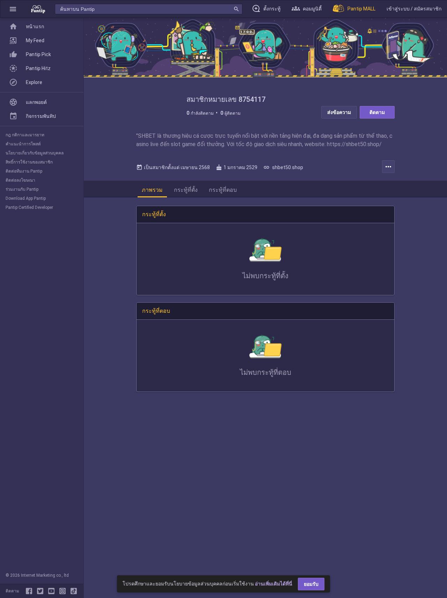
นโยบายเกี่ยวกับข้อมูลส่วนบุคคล (35, 153)
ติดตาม (377, 112)
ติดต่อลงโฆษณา (20, 180)
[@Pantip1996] (41, 591)
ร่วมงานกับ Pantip (22, 189)
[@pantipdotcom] (63, 591)
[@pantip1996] (73, 591)
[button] (12, 8)
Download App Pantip (26, 198)
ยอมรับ (311, 584)
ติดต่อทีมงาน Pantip (24, 171)
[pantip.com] (38, 8)
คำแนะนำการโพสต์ (23, 144)
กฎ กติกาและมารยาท (25, 135)
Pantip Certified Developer (29, 207)
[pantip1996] (52, 591)
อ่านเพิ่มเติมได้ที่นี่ (273, 583)
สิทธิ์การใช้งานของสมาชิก (29, 162)
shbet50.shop (283, 167)
